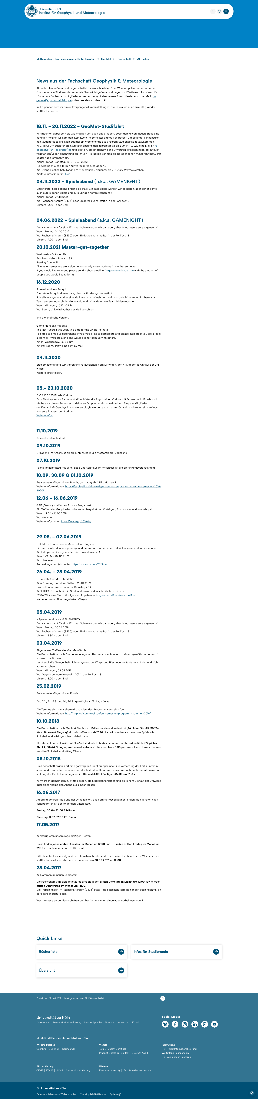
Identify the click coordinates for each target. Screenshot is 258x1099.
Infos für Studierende (151, 951)
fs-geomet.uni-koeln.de (119, 270)
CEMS (39, 1070)
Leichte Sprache (93, 1022)
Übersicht (47, 970)
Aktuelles (143, 59)
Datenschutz (43, 1022)
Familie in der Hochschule (137, 1070)
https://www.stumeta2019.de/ (90, 564)
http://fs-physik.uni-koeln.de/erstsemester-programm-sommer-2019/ (108, 713)
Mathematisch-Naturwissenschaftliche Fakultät (66, 59)
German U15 (68, 1048)
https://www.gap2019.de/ (76, 521)
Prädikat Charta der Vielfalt (114, 1052)
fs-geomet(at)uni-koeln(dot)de (115, 595)
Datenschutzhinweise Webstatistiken (56, 1094)
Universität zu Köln (59, 9)
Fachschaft (125, 59)
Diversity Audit (140, 1052)
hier (67, 174)
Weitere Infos (44, 415)
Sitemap (109, 1022)
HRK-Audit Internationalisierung (179, 1048)
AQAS (59, 1070)
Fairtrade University (109, 1070)
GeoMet (106, 59)
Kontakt (136, 1022)
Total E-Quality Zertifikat (112, 1048)
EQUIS (49, 1070)
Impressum (123, 1022)
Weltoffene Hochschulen (175, 1052)
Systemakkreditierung (78, 1070)
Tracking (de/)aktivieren (93, 1094)
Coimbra (41, 1048)
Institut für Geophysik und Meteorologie (72, 12)
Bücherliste (48, 951)
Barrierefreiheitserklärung (67, 1022)
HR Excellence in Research (176, 1057)
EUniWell (54, 1048)
